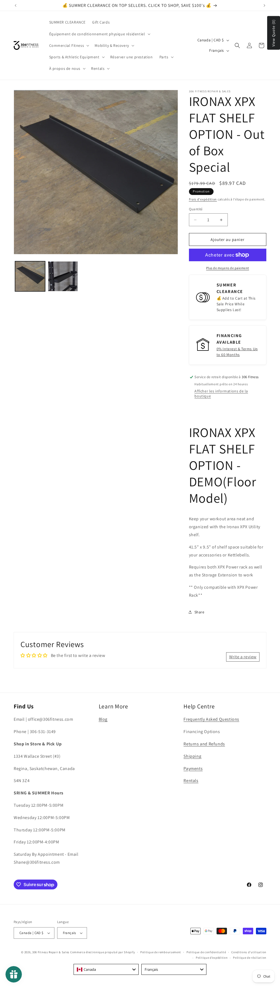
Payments (193, 768)
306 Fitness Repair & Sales (50, 952)
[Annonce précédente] (16, 5)
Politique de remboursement (160, 952)
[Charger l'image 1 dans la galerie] (30, 276)
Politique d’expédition (212, 958)
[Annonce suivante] (264, 5)
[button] (99, 34)
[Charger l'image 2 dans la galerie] (63, 276)
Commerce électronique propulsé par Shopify (102, 952)
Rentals (190, 780)
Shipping (192, 756)
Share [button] (199, 612)
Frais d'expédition (203, 199)
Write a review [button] (242, 657)
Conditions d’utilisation (248, 952)
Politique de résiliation (249, 958)
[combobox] (106, 969)
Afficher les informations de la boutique (221, 393)
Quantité (196, 209)
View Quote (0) (273, 33)
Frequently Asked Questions (211, 719)
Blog (103, 719)
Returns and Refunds (204, 744)
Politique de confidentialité (206, 952)
